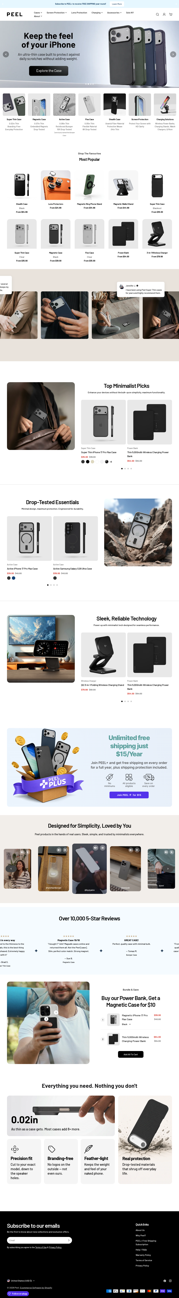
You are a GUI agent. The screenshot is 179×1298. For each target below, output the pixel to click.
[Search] (157, 14)
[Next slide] (173, 54)
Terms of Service (144, 1260)
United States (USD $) (21, 1280)
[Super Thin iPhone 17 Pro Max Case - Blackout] (88, 461)
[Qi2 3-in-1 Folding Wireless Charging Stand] (103, 655)
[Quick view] (121, 406)
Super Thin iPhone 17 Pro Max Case (98, 452)
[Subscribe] (69, 1240)
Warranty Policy (143, 1255)
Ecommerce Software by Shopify (36, 1287)
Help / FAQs (141, 1249)
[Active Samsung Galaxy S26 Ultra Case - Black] (55, 578)
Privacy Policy (142, 1265)
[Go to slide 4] (93, 84)
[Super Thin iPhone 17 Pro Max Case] (103, 422)
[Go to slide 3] (90, 84)
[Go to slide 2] (88, 84)
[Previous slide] (6, 54)
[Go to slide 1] (86, 84)
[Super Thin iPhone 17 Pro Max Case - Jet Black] (107, 461)
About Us (140, 1230)
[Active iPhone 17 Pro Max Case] (29, 538)
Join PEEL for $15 (129, 795)
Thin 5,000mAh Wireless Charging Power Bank (135, 1039)
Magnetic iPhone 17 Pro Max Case (135, 1017)
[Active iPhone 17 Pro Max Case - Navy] (13, 578)
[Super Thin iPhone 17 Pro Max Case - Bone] (92, 461)
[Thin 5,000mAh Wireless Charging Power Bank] (149, 422)
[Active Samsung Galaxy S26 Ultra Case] (75, 538)
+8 (111, 461)
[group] (89, 54)
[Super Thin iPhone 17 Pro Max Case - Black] (83, 461)
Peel (17, 1287)
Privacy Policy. (55, 1247)
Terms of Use (41, 1247)
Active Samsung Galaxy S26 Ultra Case (72, 568)
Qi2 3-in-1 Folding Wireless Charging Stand (102, 684)
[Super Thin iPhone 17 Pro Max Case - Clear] (97, 461)
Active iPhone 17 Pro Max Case (22, 568)
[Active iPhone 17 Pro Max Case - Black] (9, 578)
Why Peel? (141, 1235)
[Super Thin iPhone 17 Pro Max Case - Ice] (102, 461)
